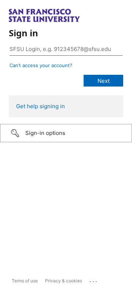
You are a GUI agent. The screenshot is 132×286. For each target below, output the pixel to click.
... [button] (93, 279)
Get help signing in (40, 106)
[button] (66, 133)
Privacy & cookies (63, 280)
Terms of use (25, 280)
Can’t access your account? (41, 65)
